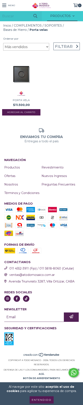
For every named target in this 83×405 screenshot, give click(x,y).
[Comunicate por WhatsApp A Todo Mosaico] (74, 372)
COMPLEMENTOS (28, 25)
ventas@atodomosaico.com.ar (32, 275)
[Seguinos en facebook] (17, 298)
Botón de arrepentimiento (41, 378)
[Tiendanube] (41, 356)
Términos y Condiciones (21, 193)
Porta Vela (21, 100)
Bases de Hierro (15, 30)
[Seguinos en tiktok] (26, 298)
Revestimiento (53, 167)
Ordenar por (11, 38)
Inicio (7, 25)
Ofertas (9, 176)
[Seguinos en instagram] (7, 298)
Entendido (42, 399)
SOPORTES (53, 25)
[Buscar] (35, 16)
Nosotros (11, 184)
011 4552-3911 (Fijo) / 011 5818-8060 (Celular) (41, 268)
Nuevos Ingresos (54, 176)
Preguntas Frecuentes (58, 184)
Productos (12, 167)
